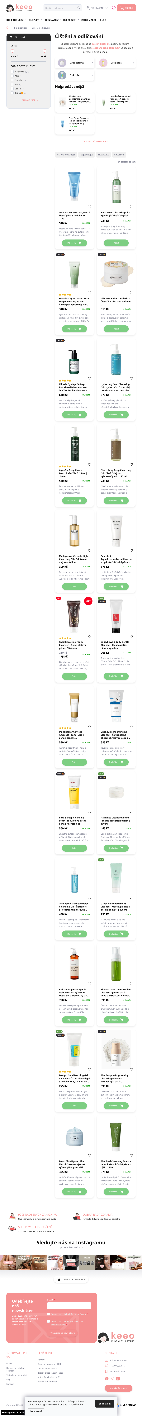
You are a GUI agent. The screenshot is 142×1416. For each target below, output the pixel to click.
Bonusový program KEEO (49, 1364)
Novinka (20, 80)
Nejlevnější (86, 154)
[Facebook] (107, 1378)
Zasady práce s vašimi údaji (50, 1372)
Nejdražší (103, 154)
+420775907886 (117, 1365)
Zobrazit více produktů (95, 142)
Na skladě (21, 71)
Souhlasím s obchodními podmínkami (68, 1314)
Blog (8, 1379)
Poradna (41, 1359)
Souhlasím (105, 1403)
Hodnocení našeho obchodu (15, 1369)
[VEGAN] (116, 879)
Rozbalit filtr (28, 100)
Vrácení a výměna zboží (48, 1377)
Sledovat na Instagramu (73, 1279)
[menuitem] (16, 20)
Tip (17, 84)
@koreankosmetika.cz (71, 1247)
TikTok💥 (20, 93)
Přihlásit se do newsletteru (62, 1333)
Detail (116, 242)
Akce (18, 75)
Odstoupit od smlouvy (13, 1412)
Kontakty (10, 1384)
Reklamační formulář (47, 1381)
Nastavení (36, 1411)
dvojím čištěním (100, 43)
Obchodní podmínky (47, 1368)
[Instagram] (112, 1378)
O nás (9, 1363)
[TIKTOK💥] (74, 274)
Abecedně (119, 154)
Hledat (78, 8)
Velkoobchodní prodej (16, 1375)
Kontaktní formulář (118, 1388)
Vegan (19, 88)
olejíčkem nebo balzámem (105, 47)
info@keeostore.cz (118, 1360)
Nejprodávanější (66, 154)
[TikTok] (118, 1378)
